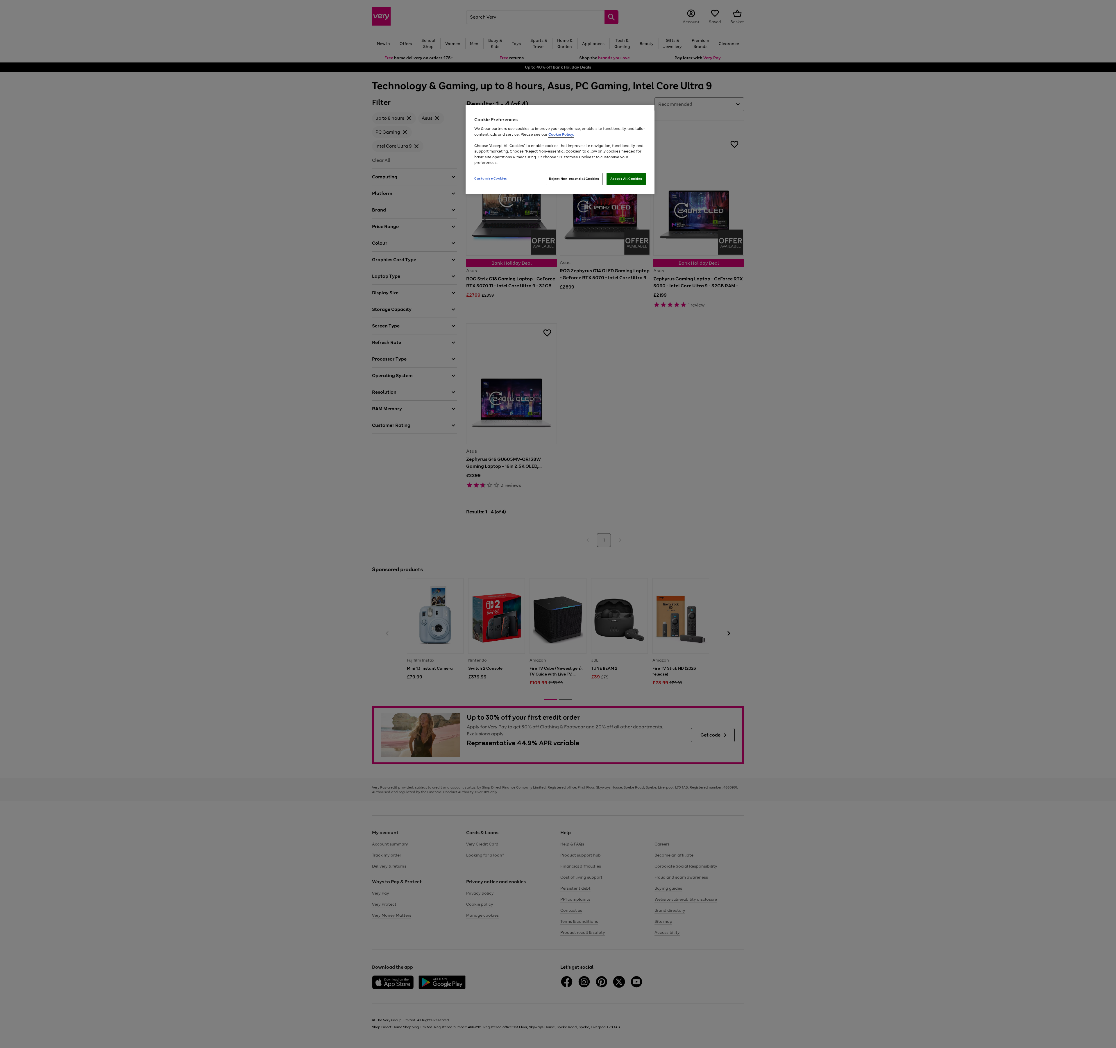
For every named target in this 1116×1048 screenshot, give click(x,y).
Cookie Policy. (561, 134)
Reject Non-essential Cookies (574, 178)
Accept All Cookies (626, 178)
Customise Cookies (490, 178)
